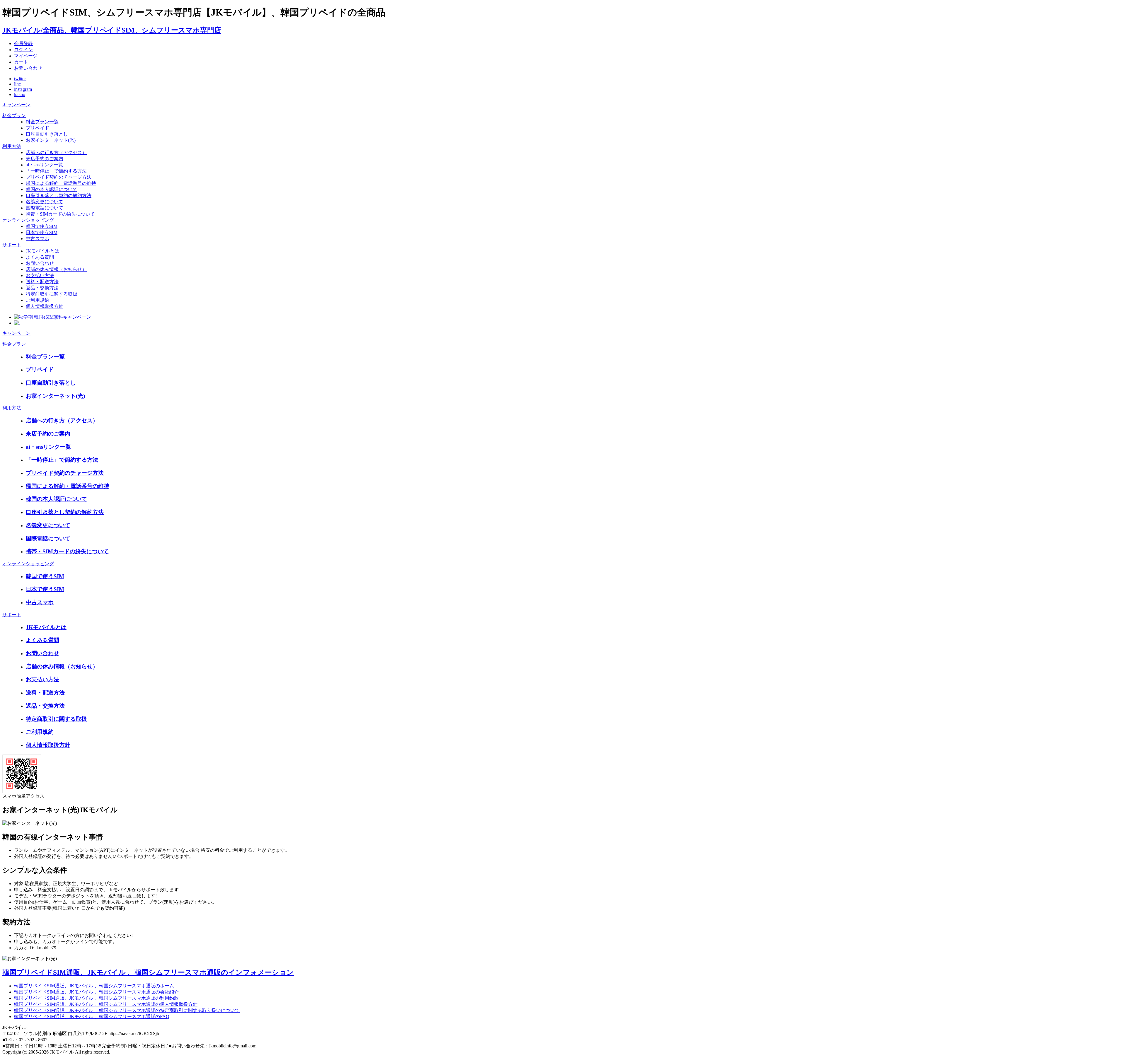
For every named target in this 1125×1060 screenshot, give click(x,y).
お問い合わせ (28, 68)
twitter (20, 78)
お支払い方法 (40, 275)
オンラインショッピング (28, 220)
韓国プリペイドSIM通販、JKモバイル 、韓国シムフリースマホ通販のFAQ (91, 1016)
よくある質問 (40, 257)
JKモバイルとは (42, 250)
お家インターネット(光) (51, 140)
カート (21, 61)
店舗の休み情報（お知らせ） (56, 269)
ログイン (23, 49)
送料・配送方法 (42, 281)
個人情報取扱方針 (44, 306)
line (17, 83)
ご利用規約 (37, 300)
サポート (11, 244)
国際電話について (44, 207)
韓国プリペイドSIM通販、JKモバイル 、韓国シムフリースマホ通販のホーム (94, 985)
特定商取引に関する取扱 (51, 293)
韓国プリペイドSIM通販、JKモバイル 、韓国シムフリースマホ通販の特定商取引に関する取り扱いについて (127, 1010)
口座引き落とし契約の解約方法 (58, 195)
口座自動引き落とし (47, 134)
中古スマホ (37, 238)
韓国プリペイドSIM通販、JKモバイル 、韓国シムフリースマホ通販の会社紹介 (96, 991)
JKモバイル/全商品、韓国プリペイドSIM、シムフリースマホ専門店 (111, 30)
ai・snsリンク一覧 (44, 164)
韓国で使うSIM (41, 226)
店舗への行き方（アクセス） (56, 152)
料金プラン (14, 115)
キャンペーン (16, 104)
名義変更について (44, 201)
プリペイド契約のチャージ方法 (58, 177)
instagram (23, 89)
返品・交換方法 (42, 287)
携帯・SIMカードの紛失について (60, 213)
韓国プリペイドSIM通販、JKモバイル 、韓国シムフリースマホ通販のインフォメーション (148, 972)
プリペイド (37, 127)
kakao (19, 94)
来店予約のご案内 (44, 158)
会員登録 (23, 43)
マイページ (26, 55)
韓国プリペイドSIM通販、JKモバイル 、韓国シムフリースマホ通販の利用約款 (96, 998)
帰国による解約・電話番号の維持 (61, 183)
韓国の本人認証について (51, 189)
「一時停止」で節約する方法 (56, 170)
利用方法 (11, 146)
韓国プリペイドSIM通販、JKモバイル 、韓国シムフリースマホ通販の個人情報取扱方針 (105, 1004)
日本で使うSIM (41, 232)
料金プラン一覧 (42, 121)
